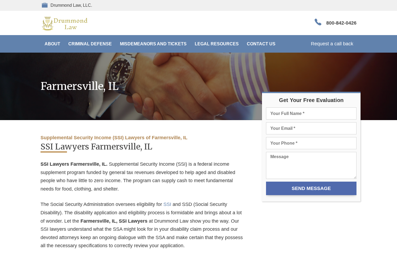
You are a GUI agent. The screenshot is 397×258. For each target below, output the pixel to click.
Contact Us (261, 44)
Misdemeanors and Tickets (153, 44)
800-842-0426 (341, 23)
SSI (167, 204)
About (52, 44)
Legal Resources (217, 44)
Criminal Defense (90, 44)
